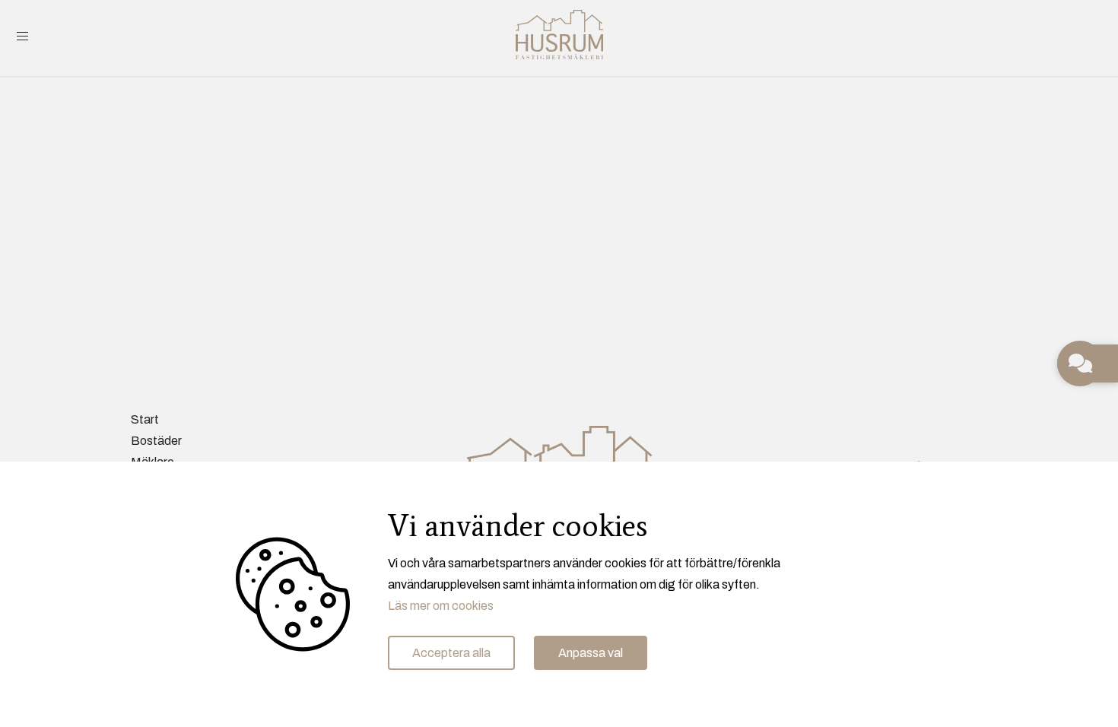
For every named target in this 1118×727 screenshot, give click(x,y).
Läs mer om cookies (441, 605)
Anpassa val (590, 652)
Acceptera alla (451, 652)
